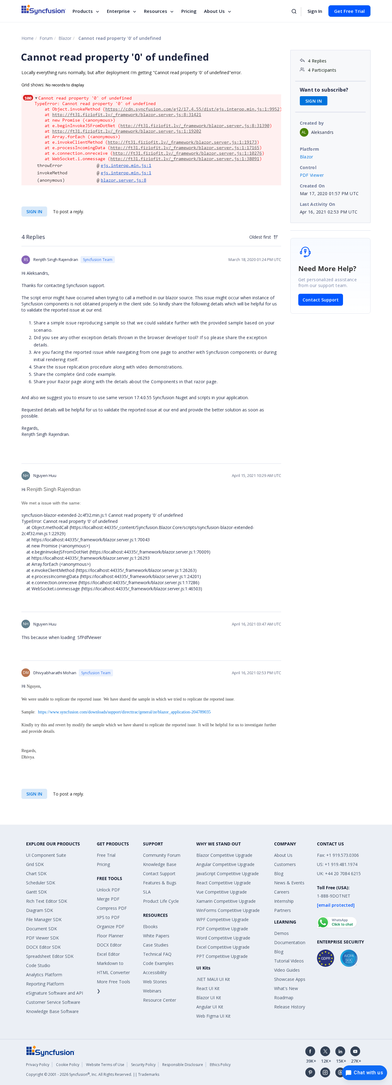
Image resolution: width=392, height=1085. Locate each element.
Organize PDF (110, 926)
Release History (289, 1007)
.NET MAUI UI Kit (213, 979)
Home (27, 38)
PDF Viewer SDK (42, 938)
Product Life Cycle (161, 901)
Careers (281, 892)
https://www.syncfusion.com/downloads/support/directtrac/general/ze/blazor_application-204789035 (124, 712)
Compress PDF (112, 908)
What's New (286, 988)
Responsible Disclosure (182, 1064)
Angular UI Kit (209, 1007)
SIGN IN (34, 211)
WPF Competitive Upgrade (222, 919)
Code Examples (158, 963)
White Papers (156, 936)
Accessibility (155, 972)
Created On (312, 186)
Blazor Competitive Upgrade (224, 855)
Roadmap (283, 997)
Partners (282, 910)
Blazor (64, 38)
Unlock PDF (108, 890)
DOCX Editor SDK (43, 947)
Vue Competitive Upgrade (221, 892)
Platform (309, 149)
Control (308, 167)
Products (83, 11)
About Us (214, 11)
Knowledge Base (159, 864)
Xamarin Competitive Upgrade (226, 901)
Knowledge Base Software (52, 1011)
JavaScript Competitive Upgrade (227, 873)
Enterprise (118, 11)
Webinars (152, 991)
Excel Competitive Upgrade (223, 947)
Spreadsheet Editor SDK (50, 956)
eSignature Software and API (54, 993)
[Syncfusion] (50, 1050)
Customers (285, 864)
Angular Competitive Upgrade (225, 864)
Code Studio (38, 965)
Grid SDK (35, 864)
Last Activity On (317, 204)
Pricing (189, 11)
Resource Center (159, 1000)
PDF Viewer (312, 175)
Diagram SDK (39, 910)
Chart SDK (36, 873)
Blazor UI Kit (208, 997)
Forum (46, 38)
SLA (147, 892)
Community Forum (161, 855)
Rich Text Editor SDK (46, 901)
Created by (312, 123)
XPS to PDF (108, 917)
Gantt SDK (36, 892)
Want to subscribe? (324, 89)
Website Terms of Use (105, 1064)
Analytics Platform (44, 974)
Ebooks (150, 926)
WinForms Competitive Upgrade (228, 910)
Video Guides (287, 970)
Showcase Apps (289, 979)
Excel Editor (108, 954)
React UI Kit (208, 988)
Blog (278, 873)
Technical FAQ (157, 954)
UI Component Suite (46, 855)
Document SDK (41, 929)
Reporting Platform (45, 984)
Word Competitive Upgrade (223, 938)
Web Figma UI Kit (213, 1016)
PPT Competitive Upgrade (222, 956)
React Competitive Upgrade (223, 883)
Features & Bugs (159, 883)
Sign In (314, 11)
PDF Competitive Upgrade (222, 929)
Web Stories (155, 982)
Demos (281, 933)
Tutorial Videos (289, 961)
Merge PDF (108, 899)
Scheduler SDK (40, 883)
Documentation (289, 942)
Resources (155, 11)
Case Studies (155, 945)
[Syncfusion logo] (43, 9)
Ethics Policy (220, 1064)
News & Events (289, 883)
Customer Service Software (53, 1002)
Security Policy (143, 1064)
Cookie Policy (67, 1064)
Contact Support (321, 300)
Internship (284, 901)
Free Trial (106, 855)
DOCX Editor (109, 945)
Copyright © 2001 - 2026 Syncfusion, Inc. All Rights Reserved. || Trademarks (92, 1074)
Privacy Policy (37, 1064)
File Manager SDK (44, 919)
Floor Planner (110, 936)
